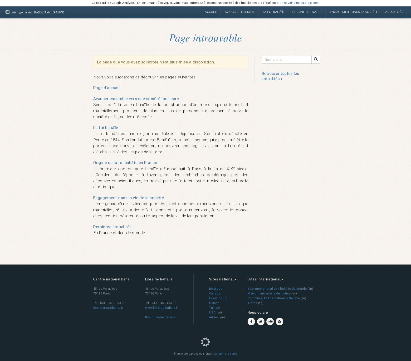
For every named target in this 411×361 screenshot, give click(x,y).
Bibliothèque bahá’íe (160, 317)
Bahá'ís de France (37, 13)
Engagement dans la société (354, 11)
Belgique (215, 288)
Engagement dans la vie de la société (128, 197)
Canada (214, 293)
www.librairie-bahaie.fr (162, 307)
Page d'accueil (107, 87)
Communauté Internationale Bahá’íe (274, 298)
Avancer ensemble (240, 11)
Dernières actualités (112, 226)
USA (212, 312)
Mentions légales (225, 353)
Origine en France (307, 11)
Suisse (214, 303)
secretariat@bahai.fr (108, 307)
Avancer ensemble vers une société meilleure (136, 98)
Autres (214, 317)
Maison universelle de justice (269, 293)
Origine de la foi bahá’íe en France (125, 162)
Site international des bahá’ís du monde (277, 288)
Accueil (211, 11)
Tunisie (214, 307)
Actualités (394, 11)
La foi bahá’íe (274, 11)
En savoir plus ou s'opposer (299, 3)
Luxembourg (218, 298)
